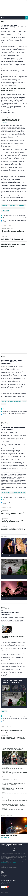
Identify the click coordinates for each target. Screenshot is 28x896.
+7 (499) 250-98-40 (4, 862)
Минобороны (14, 305)
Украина (9, 208)
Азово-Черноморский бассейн (18, 492)
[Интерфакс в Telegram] (4, 883)
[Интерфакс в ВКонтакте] (6, 883)
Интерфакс (14, 18)
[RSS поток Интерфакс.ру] (8, 883)
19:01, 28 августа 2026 (5, 423)
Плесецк (24, 401)
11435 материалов (5, 837)
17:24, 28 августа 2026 (5, 608)
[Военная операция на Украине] (14, 833)
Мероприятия (10, 845)
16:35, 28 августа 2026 (5, 357)
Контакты (2, 844)
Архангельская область (15, 401)
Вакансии (20, 844)
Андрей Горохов (5, 210)
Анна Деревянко (21, 205)
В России (3, 253)
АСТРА (2, 873)
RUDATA (2, 879)
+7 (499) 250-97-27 (13, 862)
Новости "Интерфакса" (4, 876)
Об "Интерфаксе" (8, 844)
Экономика (4, 116)
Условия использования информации (8, 889)
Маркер (2, 872)
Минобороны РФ (5, 401)
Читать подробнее (11, 121)
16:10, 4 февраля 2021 (5, 22)
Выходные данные (4, 891)
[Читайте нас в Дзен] (2, 883)
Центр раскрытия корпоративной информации (8, 880)
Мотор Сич (3, 208)
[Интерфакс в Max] (9, 883)
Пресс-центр (15, 844)
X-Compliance (3, 870)
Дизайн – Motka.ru (4, 892)
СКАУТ (2, 871)
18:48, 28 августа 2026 (5, 254)
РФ (6, 711)
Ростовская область (5, 492)
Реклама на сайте (4, 845)
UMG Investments (20, 208)
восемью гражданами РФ (7, 656)
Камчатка (3, 404)
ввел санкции (13, 96)
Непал (2, 711)
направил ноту (15, 111)
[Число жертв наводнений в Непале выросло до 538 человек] (7, 633)
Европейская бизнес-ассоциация (8, 205)
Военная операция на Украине (9, 835)
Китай (14, 208)
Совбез (20, 305)
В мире (3, 21)
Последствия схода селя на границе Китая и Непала (12, 681)
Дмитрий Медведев (5, 305)
